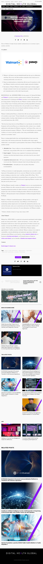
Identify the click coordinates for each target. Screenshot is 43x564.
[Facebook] (35, 1)
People (7, 6)
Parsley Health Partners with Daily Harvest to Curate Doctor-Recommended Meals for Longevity (30, 282)
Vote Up (18, 257)
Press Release (22, 252)
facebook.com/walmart (12, 236)
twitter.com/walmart (6, 238)
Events (23, 6)
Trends (3, 6)
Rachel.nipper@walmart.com (8, 246)
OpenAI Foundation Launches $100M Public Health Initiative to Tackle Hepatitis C (11, 394)
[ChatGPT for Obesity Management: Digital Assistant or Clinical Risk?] (32, 404)
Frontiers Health (29, 6)
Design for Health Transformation (11, 250)
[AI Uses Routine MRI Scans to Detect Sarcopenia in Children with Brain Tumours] (32, 384)
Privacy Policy (7, 1)
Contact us (16, 1)
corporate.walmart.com (31, 234)
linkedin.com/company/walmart (28, 238)
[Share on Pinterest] (24, 39)
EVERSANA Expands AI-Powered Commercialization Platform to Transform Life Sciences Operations (10, 372)
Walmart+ (5, 97)
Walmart (23, 185)
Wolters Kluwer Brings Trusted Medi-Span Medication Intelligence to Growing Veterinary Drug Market (10, 347)
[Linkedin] (39, 1)
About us (2, 1)
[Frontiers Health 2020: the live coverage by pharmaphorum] (32, 430)
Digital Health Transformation (7, 252)
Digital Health (29, 250)
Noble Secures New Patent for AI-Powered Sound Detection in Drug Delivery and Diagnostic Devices (10, 326)
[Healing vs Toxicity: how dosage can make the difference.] (11, 430)
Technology (16, 6)
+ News (11, 6)
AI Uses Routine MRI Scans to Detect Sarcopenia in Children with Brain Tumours (32, 394)
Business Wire (19, 36)
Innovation (16, 252)
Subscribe (20, 1)
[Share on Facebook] (15, 39)
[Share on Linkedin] (27, 39)
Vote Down (26, 257)
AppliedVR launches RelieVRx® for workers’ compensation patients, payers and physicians (12, 281)
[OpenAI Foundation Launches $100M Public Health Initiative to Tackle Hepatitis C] (11, 384)
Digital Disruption (21, 250)
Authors (12, 1)
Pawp (20, 99)
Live (20, 6)
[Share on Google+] (21, 39)
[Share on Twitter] (18, 39)
